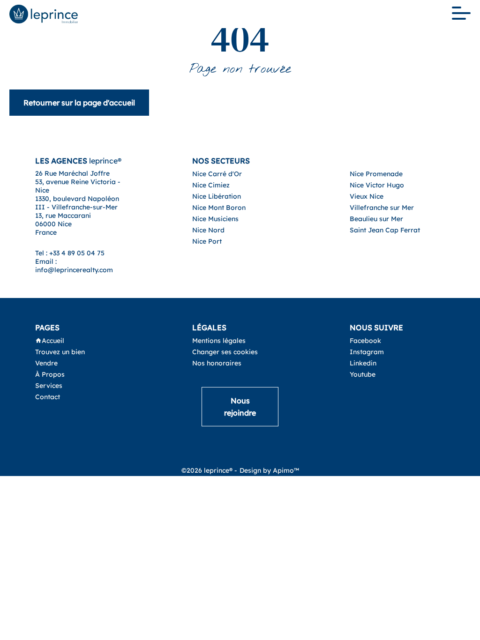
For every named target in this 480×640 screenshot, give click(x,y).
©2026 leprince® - (209, 470)
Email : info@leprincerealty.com (74, 265)
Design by (269, 470)
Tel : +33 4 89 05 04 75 (70, 253)
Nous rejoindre (240, 406)
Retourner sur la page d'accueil (79, 102)
